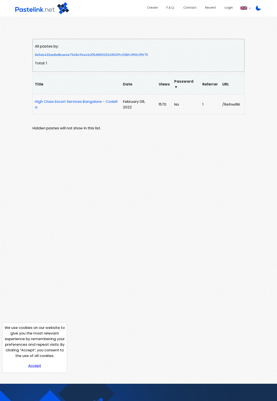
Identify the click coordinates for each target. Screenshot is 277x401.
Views (164, 84)
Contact (189, 7)
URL (225, 84)
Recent (210, 7)
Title (39, 84)
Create (152, 7)
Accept (34, 365)
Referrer (210, 84)
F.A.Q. (170, 7)
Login (229, 7)
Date (127, 84)
